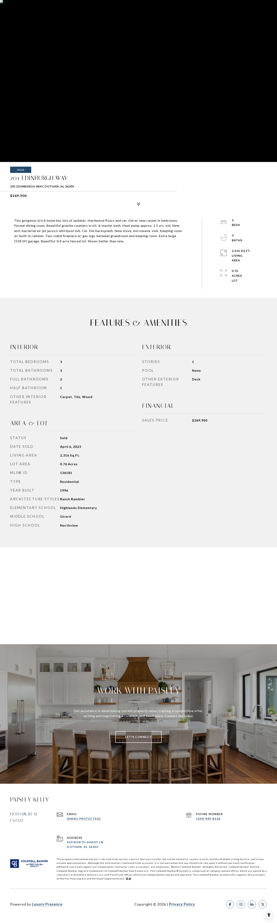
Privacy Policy (182, 904)
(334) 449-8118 (208, 818)
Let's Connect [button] (138, 737)
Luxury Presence (47, 904)
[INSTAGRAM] (241, 904)
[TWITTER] (263, 904)
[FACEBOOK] (230, 904)
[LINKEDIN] (252, 904)
